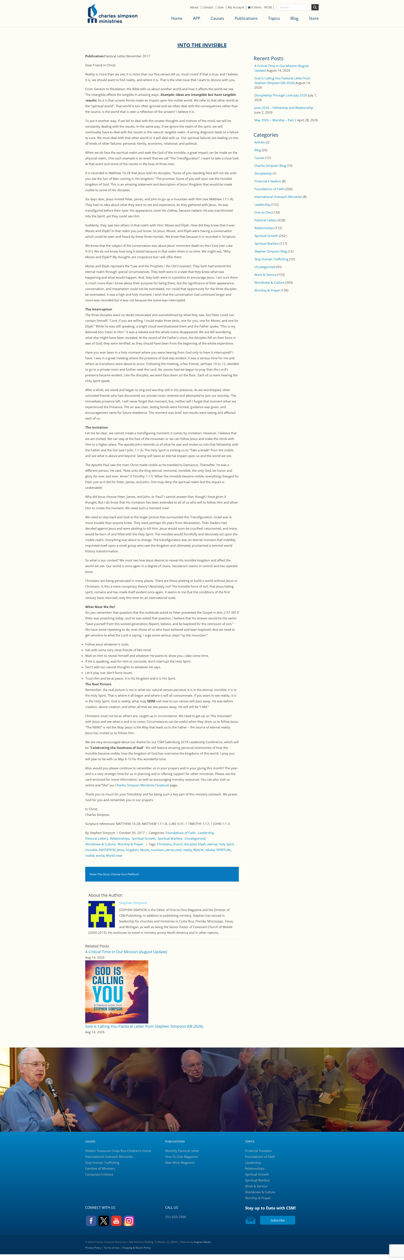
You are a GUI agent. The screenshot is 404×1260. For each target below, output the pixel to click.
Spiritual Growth (143, 838)
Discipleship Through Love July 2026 (280, 95)
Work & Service (265, 275)
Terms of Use (112, 1247)
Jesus (120, 850)
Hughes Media (202, 1242)
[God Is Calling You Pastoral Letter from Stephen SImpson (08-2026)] (116, 991)
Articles (259, 142)
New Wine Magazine (179, 1162)
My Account (236, 7)
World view (114, 855)
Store (314, 18)
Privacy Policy (93, 1247)
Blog (294, 18)
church (178, 844)
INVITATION (107, 850)
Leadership (206, 833)
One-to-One (263, 212)
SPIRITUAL (223, 850)
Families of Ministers (100, 1168)
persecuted (173, 850)
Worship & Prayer (130, 844)
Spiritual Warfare (170, 838)
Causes (217, 18)
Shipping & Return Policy (136, 1247)
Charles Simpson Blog (270, 165)
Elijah (202, 844)
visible (89, 855)
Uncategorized (195, 838)
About (194, 7)
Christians (164, 844)
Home (176, 18)
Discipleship (263, 173)
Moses (144, 850)
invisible (91, 850)
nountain (157, 850)
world (100, 855)
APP (196, 18)
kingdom (132, 850)
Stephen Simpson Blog (270, 251)
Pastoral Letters (96, 838)
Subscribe (278, 1220)
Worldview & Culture (100, 844)
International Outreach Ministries (278, 197)
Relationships (119, 838)
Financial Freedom (267, 181)
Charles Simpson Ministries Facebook (142, 785)
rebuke (210, 850)
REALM (198, 850)
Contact (208, 7)
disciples (190, 844)
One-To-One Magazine (181, 1156)
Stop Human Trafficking (271, 259)
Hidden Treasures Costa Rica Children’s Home (118, 1151)
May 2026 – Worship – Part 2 (275, 120)
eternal (212, 844)
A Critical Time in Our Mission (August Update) (126, 951)
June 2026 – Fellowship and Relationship (283, 108)
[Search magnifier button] (315, 7)
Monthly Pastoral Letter (182, 1151)
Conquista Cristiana (99, 1174)
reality (187, 850)
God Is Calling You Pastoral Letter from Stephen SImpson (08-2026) (144, 1026)
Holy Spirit (226, 844)
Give (221, 7)
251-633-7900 (175, 1217)
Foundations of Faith (180, 833)
